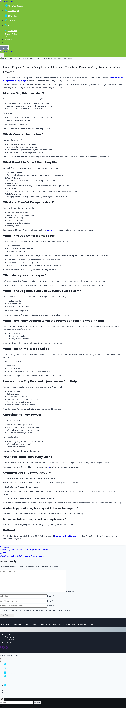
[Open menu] (2, 55)
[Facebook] (1, 648)
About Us (9, 37)
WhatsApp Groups (15, 6)
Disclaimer (9, 640)
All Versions (12, 31)
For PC (10, 25)
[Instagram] (6, 648)
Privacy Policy (11, 34)
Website (50, 606)
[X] (4, 648)
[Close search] (2, 699)
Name (50, 596)
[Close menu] (0, 660)
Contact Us (10, 39)
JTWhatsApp (13, 20)
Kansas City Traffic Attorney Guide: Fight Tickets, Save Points (25, 548)
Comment (71, 591)
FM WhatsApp (13, 16)
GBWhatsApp (13, 11)
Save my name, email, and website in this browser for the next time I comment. (36, 610)
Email (50, 601)
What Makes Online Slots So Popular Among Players (22, 554)
